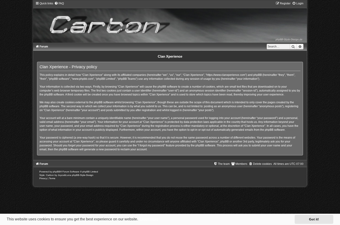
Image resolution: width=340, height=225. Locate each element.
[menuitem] (59, 3)
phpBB (56, 171)
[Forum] (170, 22)
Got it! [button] (314, 219)
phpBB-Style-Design (82, 175)
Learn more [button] (149, 219)
